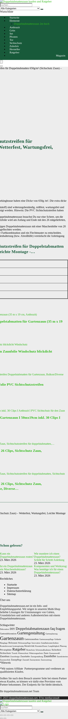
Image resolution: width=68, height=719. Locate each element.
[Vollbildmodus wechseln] (4, 715)
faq (52, 629)
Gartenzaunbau (31, 639)
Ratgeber (14, 52)
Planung (63, 646)
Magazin (60, 55)
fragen (60, 629)
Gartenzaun (12, 638)
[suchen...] (41, 9)
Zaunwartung (46, 660)
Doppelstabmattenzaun (33, 629)
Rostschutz (30, 650)
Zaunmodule (5, 660)
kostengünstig (18, 646)
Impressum (13, 587)
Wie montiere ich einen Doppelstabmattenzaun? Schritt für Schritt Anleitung (49, 556)
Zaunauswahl (54, 653)
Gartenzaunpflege (46, 639)
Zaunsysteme (35, 660)
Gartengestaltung (31, 633)
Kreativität (29, 646)
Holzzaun (12, 642)
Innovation (36, 643)
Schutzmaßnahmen (43, 650)
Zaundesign (15, 657)
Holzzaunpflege (24, 643)
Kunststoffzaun (41, 646)
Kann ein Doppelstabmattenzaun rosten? (17, 555)
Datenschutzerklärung (19, 590)
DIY (12, 629)
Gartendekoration (8, 633)
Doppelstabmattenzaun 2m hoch (31, 23)
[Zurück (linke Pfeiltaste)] (1, 718)
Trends (14, 653)
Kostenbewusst (6, 646)
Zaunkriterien (62, 657)
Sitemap (11, 594)
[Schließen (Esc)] (11, 715)
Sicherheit (56, 649)
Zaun (46, 653)
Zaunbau (5, 656)
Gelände (57, 639)
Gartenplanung (52, 634)
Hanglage (4, 643)
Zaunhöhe (50, 656)
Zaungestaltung (37, 657)
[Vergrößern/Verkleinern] (1, 715)
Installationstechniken (50, 643)
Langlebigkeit (53, 646)
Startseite (12, 584)
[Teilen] (8, 715)
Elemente (15, 20)
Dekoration (4, 629)
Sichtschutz (5, 653)
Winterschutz (23, 653)
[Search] (1, 66)
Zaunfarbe (25, 656)
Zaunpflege (16, 659)
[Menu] (1, 62)
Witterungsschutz (36, 653)
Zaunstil (25, 660)
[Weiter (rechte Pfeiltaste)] (4, 718)
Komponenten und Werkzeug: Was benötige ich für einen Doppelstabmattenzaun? (50, 569)
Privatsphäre (6, 649)
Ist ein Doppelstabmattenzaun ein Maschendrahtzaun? (16, 568)
